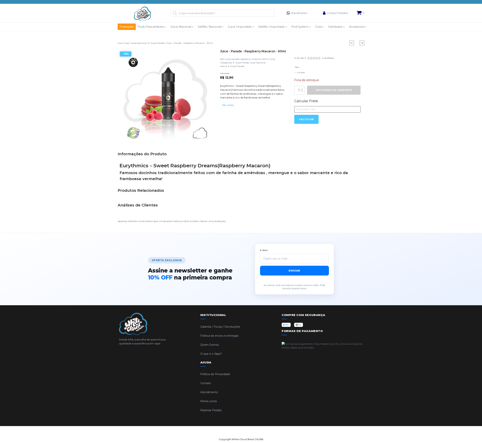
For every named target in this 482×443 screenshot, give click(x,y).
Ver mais (228, 105)
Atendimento (209, 392)
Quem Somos (209, 344)
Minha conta (208, 401)
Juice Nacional (138, 43)
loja (127, 43)
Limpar (301, 72)
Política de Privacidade (215, 374)
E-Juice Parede (156, 43)
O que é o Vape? (211, 353)
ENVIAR (294, 270)
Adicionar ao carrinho (334, 90)
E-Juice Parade (236, 66)
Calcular (306, 119)
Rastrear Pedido (211, 410)
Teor (297, 67)
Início (120, 43)
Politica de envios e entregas (219, 335)
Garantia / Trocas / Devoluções (220, 326)
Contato (205, 383)
